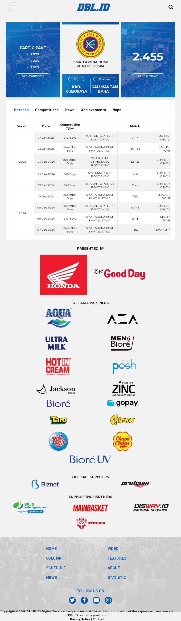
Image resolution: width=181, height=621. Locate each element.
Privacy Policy (80, 619)
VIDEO (113, 548)
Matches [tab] (21, 109)
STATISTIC (117, 577)
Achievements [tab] (93, 109)
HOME (51, 548)
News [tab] (69, 109)
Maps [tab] (116, 109)
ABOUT (114, 567)
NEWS (51, 577)
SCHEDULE (56, 567)
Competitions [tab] (47, 109)
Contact (98, 619)
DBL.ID (31, 611)
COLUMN (54, 558)
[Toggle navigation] (13, 7)
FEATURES (117, 558)
